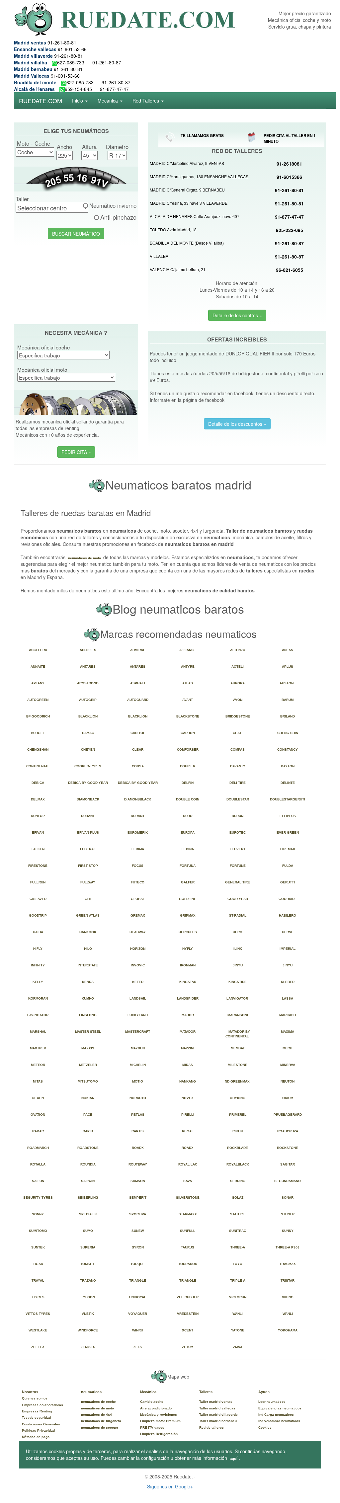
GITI (89, 899)
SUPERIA (88, 1247)
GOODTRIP (39, 915)
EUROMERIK (139, 832)
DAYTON (289, 766)
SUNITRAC (238, 1231)
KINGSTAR (188, 982)
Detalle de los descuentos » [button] (237, 423)
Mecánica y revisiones (158, 1414)
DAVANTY (238, 766)
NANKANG (188, 1081)
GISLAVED (39, 899)
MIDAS (188, 1065)
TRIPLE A (238, 1280)
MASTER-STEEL (89, 1031)
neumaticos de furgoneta (101, 1421)
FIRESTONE (38, 865)
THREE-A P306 (288, 1247)
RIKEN (238, 1131)
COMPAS (238, 749)
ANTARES (89, 666)
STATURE (238, 1214)
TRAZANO (89, 1280)
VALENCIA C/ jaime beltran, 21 (178, 269)
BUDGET (39, 733)
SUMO (89, 1231)
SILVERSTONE (189, 1197)
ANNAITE (39, 666)
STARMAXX (189, 1214)
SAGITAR (288, 1164)
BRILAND (288, 716)
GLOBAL (139, 899)
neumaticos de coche (98, 1401)
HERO (238, 932)
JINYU (239, 965)
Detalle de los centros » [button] (237, 315)
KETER (138, 982)
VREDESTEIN (189, 1313)
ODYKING (238, 1098)
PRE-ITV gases (152, 1427)
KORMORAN (39, 998)
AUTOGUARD (138, 700)
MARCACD (288, 1015)
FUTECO (138, 882)
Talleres (205, 1392)
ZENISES (89, 1347)
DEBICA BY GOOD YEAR (89, 783)
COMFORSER (189, 749)
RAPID (89, 1131)
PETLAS (138, 1114)
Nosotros (30, 1392)
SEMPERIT (138, 1197)
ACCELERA (39, 650)
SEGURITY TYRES (39, 1197)
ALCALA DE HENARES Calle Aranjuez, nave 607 (194, 216)
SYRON (139, 1247)
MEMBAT (239, 1048)
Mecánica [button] (108, 100)
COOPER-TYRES (88, 766)
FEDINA (189, 849)
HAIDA (39, 932)
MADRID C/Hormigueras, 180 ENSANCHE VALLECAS (199, 176)
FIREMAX (288, 849)
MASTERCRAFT (138, 1031)
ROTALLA (38, 1164)
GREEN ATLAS (89, 915)
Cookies (265, 1427)
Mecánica (148, 1392)
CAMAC (89, 733)
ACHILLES (89, 650)
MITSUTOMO (89, 1081)
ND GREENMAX (239, 1081)
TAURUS (188, 1247)
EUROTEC (238, 832)
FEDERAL (89, 849)
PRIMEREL (238, 1114)
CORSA (139, 766)
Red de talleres (211, 1427)
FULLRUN (38, 882)
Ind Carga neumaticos (276, 1414)
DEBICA (39, 783)
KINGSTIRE (238, 982)
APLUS (288, 666)
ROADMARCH (39, 1148)
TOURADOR (188, 1264)
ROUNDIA (89, 1164)
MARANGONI (238, 1015)
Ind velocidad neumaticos (279, 1421)
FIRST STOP (89, 865)
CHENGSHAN (38, 749)
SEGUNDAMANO (288, 1181)
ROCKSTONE (288, 1148)
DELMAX (39, 799)
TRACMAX (289, 1264)
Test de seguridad (36, 1417)
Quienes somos (34, 1398)
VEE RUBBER (189, 1297)
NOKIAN (88, 1098)
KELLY (39, 982)
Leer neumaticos (272, 1401)
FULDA (288, 865)
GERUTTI (288, 882)
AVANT (188, 700)
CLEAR (138, 749)
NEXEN (39, 1098)
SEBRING (238, 1181)
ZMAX (238, 1347)
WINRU (138, 1330)
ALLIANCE (188, 650)
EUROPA (189, 832)
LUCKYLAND (139, 1015)
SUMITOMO (39, 1231)
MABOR (189, 1015)
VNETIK (89, 1313)
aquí (233, 1459)
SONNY (39, 1214)
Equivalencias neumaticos (279, 1408)
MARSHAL (39, 1031)
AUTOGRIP (89, 700)
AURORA (238, 683)
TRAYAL (39, 1280)
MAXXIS (88, 1048)
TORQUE (138, 1264)
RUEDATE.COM (40, 100)
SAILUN (39, 1181)
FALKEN (39, 849)
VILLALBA (159, 256)
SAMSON (138, 1181)
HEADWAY (138, 932)
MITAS (39, 1081)
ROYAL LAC (188, 1164)
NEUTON (289, 1081)
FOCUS (138, 865)
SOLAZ (238, 1197)
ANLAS (288, 650)
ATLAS (188, 683)
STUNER (289, 1214)
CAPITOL (138, 733)
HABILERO (288, 915)
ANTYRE (189, 666)
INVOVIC (139, 965)
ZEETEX (38, 1347)
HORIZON (138, 948)
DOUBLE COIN (188, 799)
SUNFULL (188, 1231)
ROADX (139, 1148)
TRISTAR (289, 1280)
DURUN (238, 816)
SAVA (188, 1181)
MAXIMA (288, 1031)
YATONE (238, 1330)
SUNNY (289, 1231)
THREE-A (238, 1247)
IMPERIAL (289, 948)
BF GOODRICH (39, 716)
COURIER (188, 766)
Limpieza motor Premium (160, 1421)
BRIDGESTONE (238, 716)
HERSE (289, 932)
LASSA (288, 998)
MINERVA (288, 1065)
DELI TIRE (238, 783)
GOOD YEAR (238, 899)
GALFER (189, 882)
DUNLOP (39, 816)
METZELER (89, 1065)
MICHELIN (139, 1065)
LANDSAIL (138, 998)
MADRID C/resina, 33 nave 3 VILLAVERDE (188, 203)
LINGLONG (89, 1015)
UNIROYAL (138, 1297)
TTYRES (38, 1297)
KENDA (89, 982)
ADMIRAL (138, 650)
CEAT (238, 733)
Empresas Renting (37, 1411)
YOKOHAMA (288, 1330)
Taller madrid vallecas (217, 1408)
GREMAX (138, 915)
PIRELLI (188, 1114)
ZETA (138, 1347)
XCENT (188, 1330)
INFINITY (39, 965)
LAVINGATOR (38, 1015)
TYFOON (89, 1297)
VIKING (289, 1297)
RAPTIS (138, 1131)
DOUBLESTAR (238, 799)
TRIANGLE (138, 1280)
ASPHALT (138, 683)
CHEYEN (89, 749)
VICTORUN (238, 1297)
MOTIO (138, 1081)
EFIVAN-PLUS (89, 832)
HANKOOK (88, 932)
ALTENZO (238, 650)
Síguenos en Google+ (170, 1486)
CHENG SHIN (288, 733)
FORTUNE (239, 865)
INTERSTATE (89, 965)
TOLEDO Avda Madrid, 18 (173, 229)
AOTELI (238, 666)
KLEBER (289, 982)
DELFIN (189, 783)
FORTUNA (189, 865)
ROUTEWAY (138, 1164)
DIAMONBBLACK (138, 799)
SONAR (289, 1197)
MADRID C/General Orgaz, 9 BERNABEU (187, 189)
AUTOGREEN (38, 700)
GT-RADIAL (238, 915)
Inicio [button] (78, 100)
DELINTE (289, 783)
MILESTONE (238, 1065)
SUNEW (138, 1231)
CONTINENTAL (38, 766)
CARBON (189, 733)
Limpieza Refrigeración (159, 1434)
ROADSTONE (89, 1148)
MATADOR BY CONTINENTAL (238, 1034)
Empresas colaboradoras (42, 1405)
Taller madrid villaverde (218, 1414)
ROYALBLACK (238, 1164)
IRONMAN (189, 965)
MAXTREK (39, 1048)
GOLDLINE (188, 899)
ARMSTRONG (89, 683)
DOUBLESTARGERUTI (288, 799)
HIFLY (38, 948)
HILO (89, 948)
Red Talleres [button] (146, 100)
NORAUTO (138, 1098)
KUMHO (89, 998)
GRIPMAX (189, 915)
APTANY (38, 683)
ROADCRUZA (288, 1131)
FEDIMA (138, 849)
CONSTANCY (288, 749)
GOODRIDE (289, 899)
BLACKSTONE (188, 716)
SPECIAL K (89, 1214)
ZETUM (188, 1347)
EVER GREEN (289, 832)
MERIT (289, 1048)
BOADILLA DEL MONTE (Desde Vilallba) (187, 243)
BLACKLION (89, 716)
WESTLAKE (39, 1330)
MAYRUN (139, 1048)
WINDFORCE (89, 1330)
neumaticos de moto (85, 558)
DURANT (89, 816)
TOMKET (88, 1264)
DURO (189, 816)
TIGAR (39, 1264)
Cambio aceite (151, 1401)
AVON (238, 700)
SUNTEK (39, 1247)
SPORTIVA (138, 1214)
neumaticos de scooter (99, 1427)
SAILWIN (89, 1181)
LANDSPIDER (189, 998)
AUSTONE (289, 683)
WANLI (238, 1313)
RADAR (39, 1131)
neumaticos (91, 1392)
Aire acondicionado (156, 1408)
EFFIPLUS (289, 816)
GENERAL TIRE (238, 882)
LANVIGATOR (238, 998)
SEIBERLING (89, 1197)
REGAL (189, 1131)
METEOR (39, 1065)
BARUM (289, 700)
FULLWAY (88, 882)
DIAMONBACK (89, 799)
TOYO (238, 1264)
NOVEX (189, 1098)
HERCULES (189, 932)
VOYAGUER (138, 1313)
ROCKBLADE (238, 1148)
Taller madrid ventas (215, 1401)
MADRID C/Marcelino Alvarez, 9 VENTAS (187, 163)
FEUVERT (238, 849)
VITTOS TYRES (39, 1313)
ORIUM (288, 1098)
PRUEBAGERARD (289, 1114)
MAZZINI (188, 1048)
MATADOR (189, 1031)
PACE (88, 1114)
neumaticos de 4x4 (96, 1414)
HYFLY (188, 948)
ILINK (238, 948)
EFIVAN (39, 832)
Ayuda (264, 1392)
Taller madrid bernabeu (218, 1421)
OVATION (39, 1114)
